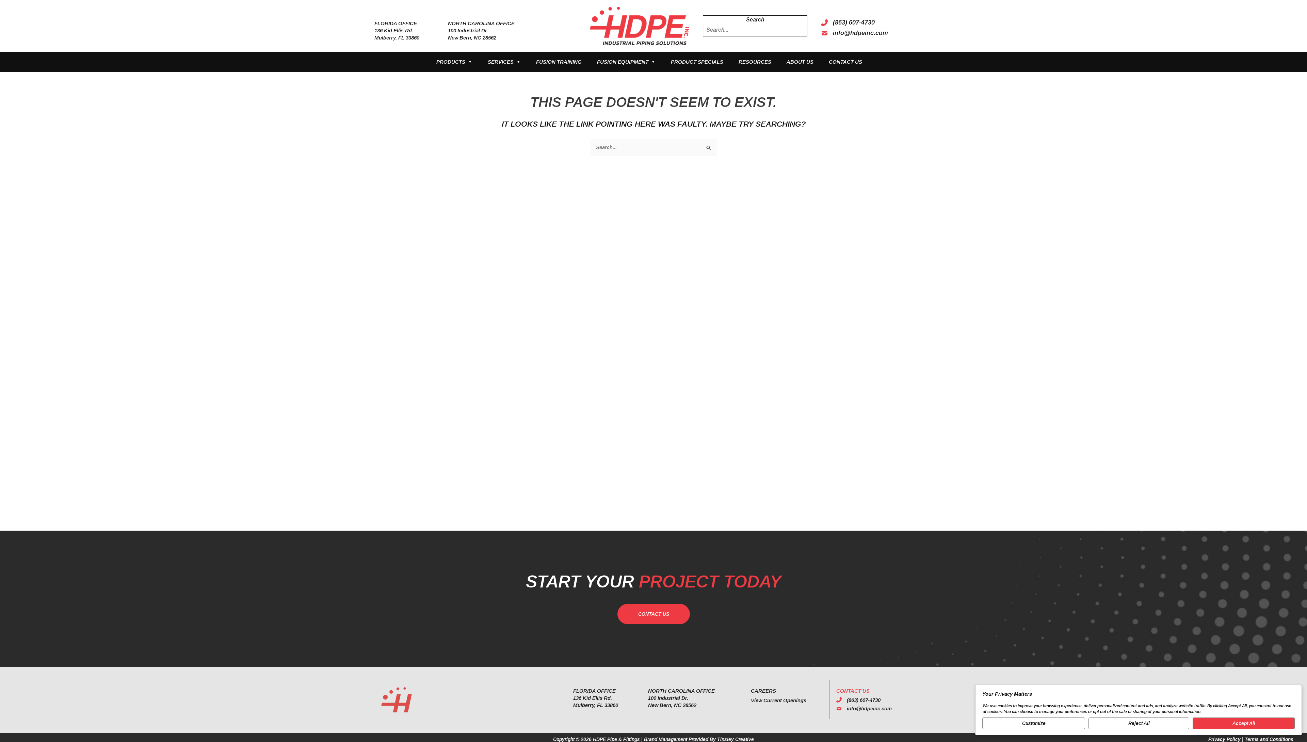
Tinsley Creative (735, 739)
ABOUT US (800, 62)
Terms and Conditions (1269, 739)
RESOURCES (755, 62)
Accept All (1243, 723)
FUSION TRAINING (559, 62)
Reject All (1139, 723)
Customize (1034, 723)
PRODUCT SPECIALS (697, 62)
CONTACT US (845, 62)
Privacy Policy (1224, 739)
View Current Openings (778, 700)
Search (755, 19)
